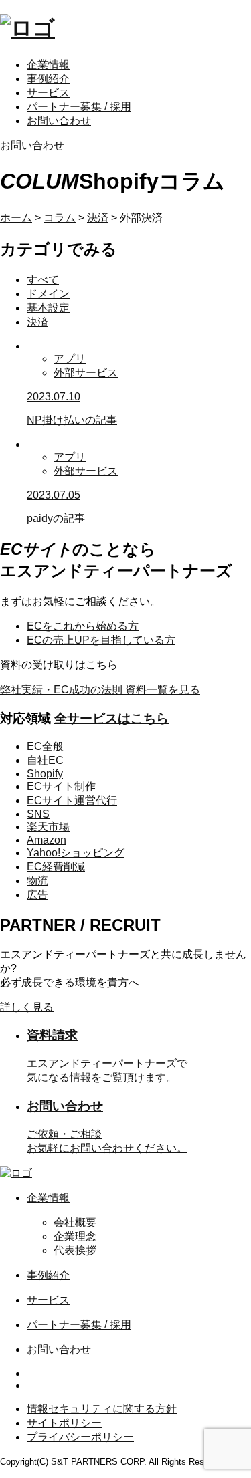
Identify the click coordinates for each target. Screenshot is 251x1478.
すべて (43, 279)
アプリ (70, 358)
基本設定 (48, 308)
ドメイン (48, 293)
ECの (101, 640)
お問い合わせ (59, 120)
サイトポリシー (64, 1423)
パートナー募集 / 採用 (79, 106)
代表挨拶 (75, 1250)
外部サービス (86, 372)
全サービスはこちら (111, 718)
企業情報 (48, 64)
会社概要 (75, 1222)
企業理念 (75, 1236)
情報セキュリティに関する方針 (102, 1408)
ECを (83, 626)
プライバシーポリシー (80, 1437)
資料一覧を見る (100, 689)
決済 (37, 322)
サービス (48, 92)
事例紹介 (48, 78)
